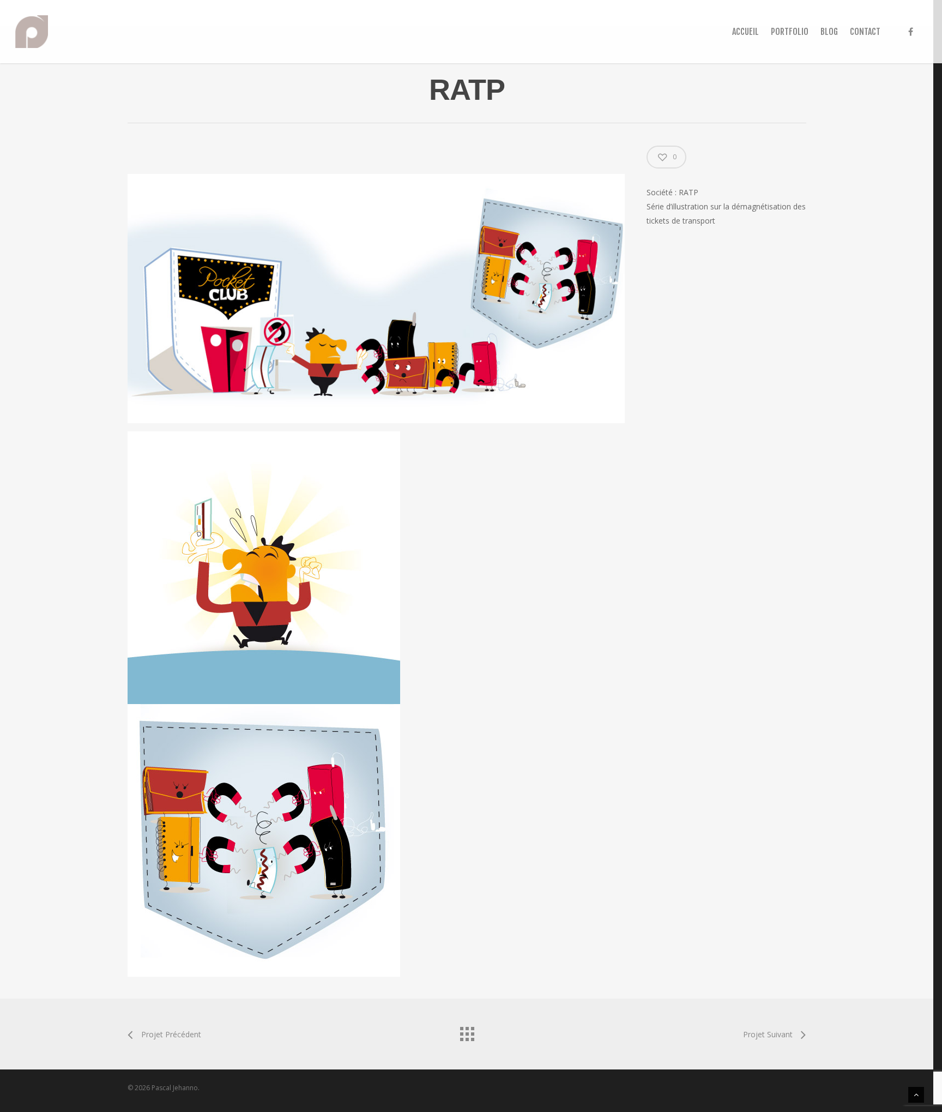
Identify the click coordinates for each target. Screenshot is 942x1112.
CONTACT (865, 31)
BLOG (829, 31)
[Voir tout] (467, 1031)
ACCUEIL (745, 31)
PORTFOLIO (789, 31)
